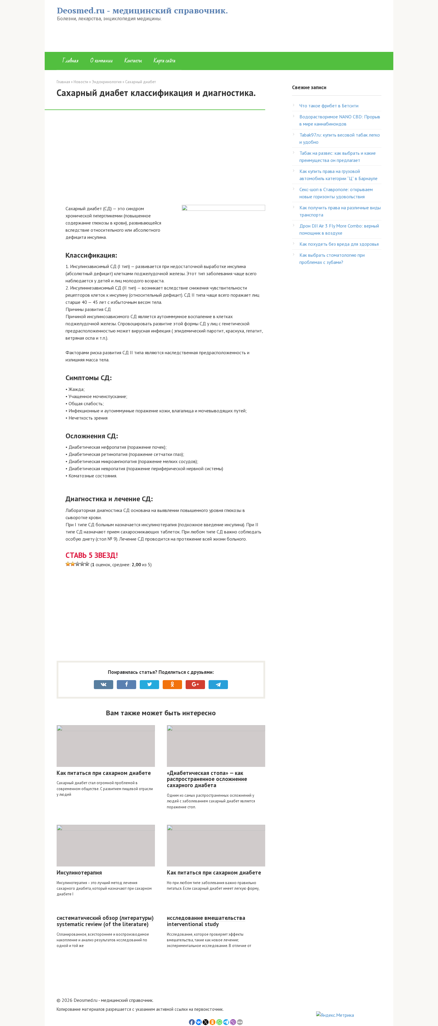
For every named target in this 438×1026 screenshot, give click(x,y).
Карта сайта (164, 60)
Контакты (133, 60)
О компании (101, 60)
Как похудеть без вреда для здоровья (339, 244)
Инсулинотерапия (79, 872)
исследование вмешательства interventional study (206, 921)
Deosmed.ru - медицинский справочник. (142, 10)
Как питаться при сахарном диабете (104, 772)
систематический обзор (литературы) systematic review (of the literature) (105, 921)
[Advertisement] (165, 160)
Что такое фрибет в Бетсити (328, 106)
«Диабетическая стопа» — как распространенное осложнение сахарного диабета (207, 779)
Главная (70, 60)
